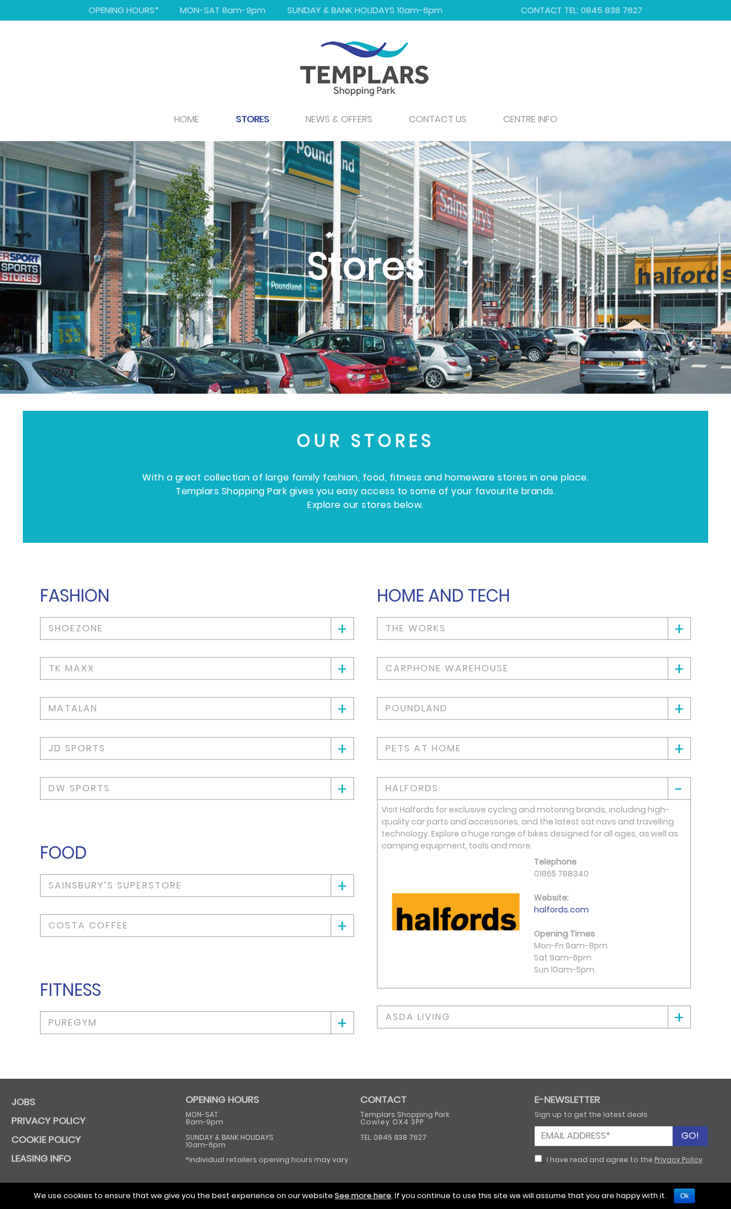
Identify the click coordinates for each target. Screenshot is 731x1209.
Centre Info (530, 119)
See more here (363, 1195)
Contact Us (438, 119)
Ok (684, 1196)
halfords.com (561, 909)
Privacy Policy (678, 1159)
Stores (252, 119)
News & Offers (339, 119)
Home (186, 119)
